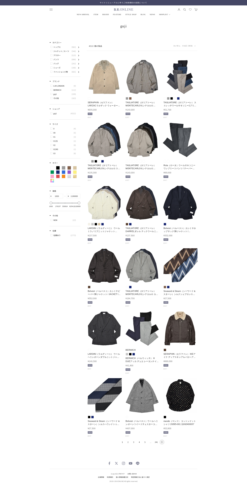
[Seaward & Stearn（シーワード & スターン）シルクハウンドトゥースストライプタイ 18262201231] (104, 395)
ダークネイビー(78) (143, 161)
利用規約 (110, 477)
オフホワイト (89, 224)
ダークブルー (175, 98)
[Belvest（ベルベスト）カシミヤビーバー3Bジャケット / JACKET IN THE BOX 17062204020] (104, 265)
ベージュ (99, 224)
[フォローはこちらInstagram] (123, 463)
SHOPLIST (163, 14)
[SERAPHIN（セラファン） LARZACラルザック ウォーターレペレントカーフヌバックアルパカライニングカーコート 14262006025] (104, 77)
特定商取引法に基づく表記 (140, 477)
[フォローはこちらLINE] (138, 463)
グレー (127, 98)
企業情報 (101, 477)
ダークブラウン (127, 224)
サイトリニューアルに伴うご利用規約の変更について (123, 2)
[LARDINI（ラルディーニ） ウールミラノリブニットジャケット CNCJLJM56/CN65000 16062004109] (104, 202)
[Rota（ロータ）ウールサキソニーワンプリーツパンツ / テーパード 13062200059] (180, 140)
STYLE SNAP (130, 14)
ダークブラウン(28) (137, 161)
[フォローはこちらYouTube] (131, 463)
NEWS (152, 14)
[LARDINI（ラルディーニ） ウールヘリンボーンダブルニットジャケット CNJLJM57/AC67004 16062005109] (104, 328)
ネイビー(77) (140, 161)
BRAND (105, 14)
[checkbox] (64, 47)
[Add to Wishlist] (117, 90)
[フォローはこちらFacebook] (109, 463)
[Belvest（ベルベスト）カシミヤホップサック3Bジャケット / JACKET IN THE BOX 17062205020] (180, 202)
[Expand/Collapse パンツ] (78, 59)
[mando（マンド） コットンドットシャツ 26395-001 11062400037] (180, 395)
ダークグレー (168, 161)
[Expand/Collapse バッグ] (78, 63)
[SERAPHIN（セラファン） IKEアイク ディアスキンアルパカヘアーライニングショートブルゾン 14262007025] (180, 328)
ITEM (96, 14)
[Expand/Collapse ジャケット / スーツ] (78, 51)
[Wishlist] (190, 9)
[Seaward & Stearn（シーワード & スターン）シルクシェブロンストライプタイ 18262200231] (180, 265)
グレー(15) (133, 161)
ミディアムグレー (165, 161)
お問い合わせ (132, 474)
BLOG (143, 14)
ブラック (171, 98)
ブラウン (130, 98)
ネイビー (178, 98)
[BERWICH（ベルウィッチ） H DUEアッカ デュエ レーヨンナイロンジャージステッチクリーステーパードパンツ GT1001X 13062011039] (142, 328)
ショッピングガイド (118, 474)
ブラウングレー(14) (130, 161)
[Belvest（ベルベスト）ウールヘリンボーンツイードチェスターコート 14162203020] (142, 395)
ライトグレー (92, 224)
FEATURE (117, 14)
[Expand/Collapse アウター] (78, 55)
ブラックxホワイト (127, 417)
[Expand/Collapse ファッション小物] (78, 71)
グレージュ (89, 98)
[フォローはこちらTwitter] (116, 463)
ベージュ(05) (127, 161)
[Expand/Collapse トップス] (78, 47)
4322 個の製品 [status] (95, 46)
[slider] (51, 203)
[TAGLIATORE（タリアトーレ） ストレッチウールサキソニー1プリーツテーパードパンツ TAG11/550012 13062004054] (180, 77)
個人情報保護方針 (122, 477)
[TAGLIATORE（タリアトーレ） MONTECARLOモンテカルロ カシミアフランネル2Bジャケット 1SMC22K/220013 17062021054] (142, 265)
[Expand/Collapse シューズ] (78, 67)
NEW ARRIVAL (83, 14)
